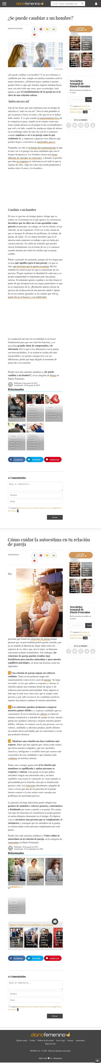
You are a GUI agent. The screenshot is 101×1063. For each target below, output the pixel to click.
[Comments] (34, 35)
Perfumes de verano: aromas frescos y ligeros (87, 43)
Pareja (53, 375)
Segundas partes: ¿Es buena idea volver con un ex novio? (34, 414)
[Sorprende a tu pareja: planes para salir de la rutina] (17, 431)
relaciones (31, 785)
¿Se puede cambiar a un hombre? (15, 908)
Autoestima (15, 407)
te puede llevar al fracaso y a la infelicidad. (33, 295)
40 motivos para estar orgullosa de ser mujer (34, 879)
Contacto (70, 1040)
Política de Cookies (76, 112)
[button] (10, 5)
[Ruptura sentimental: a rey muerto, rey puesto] (54, 403)
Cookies (32, 1040)
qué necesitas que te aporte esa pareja (31, 266)
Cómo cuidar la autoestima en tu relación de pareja (16, 415)
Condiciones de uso (45, 508)
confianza (12, 758)
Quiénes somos (21, 1040)
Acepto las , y (80, 109)
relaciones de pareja (40, 638)
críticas (43, 713)
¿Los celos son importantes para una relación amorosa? (16, 878)
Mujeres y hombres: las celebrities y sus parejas (31, 925)
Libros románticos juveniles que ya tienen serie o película (76, 59)
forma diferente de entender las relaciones (32, 156)
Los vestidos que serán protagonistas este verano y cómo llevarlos (89, 60)
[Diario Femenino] (30, 4)
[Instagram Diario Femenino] (81, 125)
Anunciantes (80, 1040)
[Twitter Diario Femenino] (87, 125)
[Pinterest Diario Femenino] (75, 125)
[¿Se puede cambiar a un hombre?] (17, 886)
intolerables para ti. (46, 141)
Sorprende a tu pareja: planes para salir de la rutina (16, 444)
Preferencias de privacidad (28, 508)
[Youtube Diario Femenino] (93, 125)
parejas (47, 679)
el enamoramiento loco (48, 117)
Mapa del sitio (50, 1043)
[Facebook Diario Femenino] (69, 125)
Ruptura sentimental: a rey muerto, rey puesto (53, 415)
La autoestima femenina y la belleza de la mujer (53, 879)
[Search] (82, 3)
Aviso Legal (60, 1040)
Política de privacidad (45, 1040)
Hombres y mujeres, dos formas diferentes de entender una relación (34, 441)
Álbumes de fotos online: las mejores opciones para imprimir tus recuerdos (75, 40)
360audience (57, 1058)
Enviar (54, 517)
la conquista (22, 161)
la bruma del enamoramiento (42, 147)
